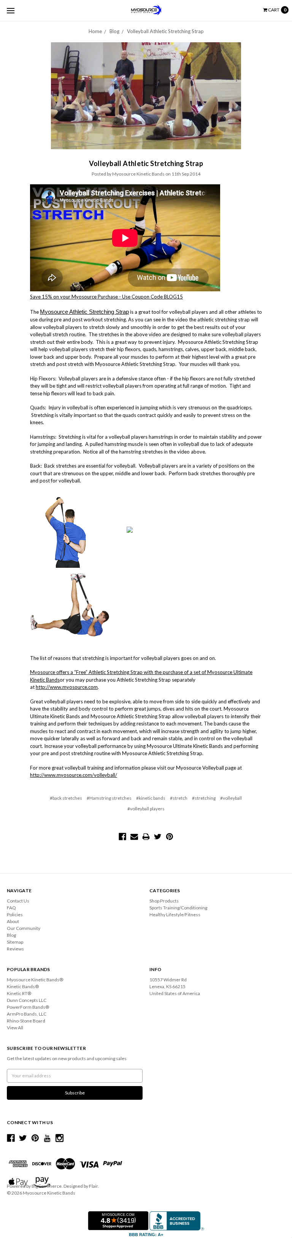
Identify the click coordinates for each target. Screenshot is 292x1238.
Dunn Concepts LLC (26, 1000)
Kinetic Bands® (23, 986)
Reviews (15, 949)
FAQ (11, 908)
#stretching (204, 798)
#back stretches (66, 798)
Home (95, 31)
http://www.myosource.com (67, 687)
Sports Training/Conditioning (178, 908)
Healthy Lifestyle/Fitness (174, 914)
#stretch (178, 798)
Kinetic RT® (19, 993)
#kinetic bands (150, 798)
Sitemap (15, 942)
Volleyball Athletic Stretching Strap (165, 31)
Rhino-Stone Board (26, 1021)
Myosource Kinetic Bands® (35, 979)
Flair (93, 1186)
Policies (15, 914)
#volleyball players (146, 808)
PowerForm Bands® (28, 1007)
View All (15, 1027)
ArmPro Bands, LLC (26, 1014)
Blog (114, 31)
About (13, 921)
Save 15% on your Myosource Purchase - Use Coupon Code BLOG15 (106, 297)
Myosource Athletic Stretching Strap (84, 311)
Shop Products (164, 901)
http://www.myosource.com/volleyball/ (73, 775)
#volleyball (231, 798)
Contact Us (18, 901)
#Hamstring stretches (109, 798)
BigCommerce (47, 1186)
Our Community (23, 928)
